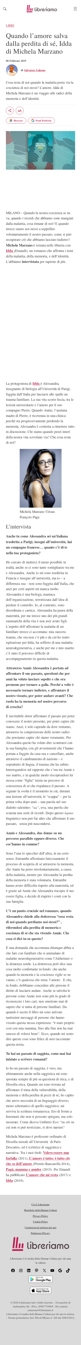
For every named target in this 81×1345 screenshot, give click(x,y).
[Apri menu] (75, 8)
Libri (10, 25)
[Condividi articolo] (10, 110)
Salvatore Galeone (34, 70)
